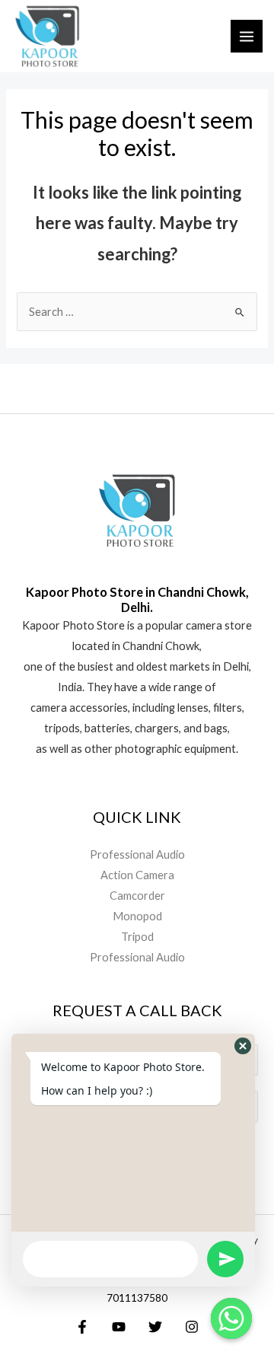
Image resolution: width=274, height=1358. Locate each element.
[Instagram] (192, 1327)
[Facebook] (82, 1327)
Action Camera (137, 875)
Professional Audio (137, 854)
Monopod (137, 916)
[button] (242, 1046)
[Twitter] (155, 1327)
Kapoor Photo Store (73, 625)
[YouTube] (119, 1327)
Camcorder (137, 895)
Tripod (137, 936)
